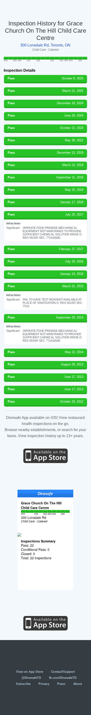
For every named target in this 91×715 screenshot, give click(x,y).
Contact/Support (63, 671)
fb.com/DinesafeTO (63, 678)
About (77, 684)
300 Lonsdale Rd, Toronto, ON (45, 45)
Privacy (43, 684)
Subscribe (23, 684)
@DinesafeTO (31, 678)
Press (61, 684)
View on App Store (29, 671)
